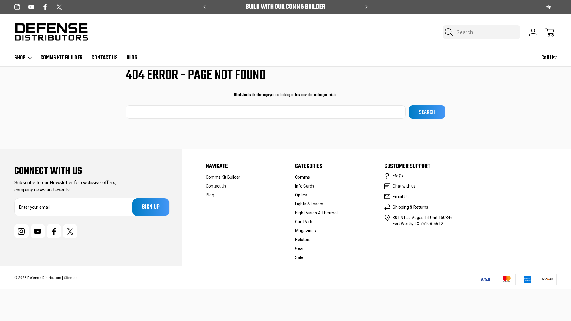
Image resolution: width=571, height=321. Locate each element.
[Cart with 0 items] (550, 32)
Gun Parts (304, 221)
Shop (20, 58)
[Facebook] (45, 7)
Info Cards (304, 186)
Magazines (305, 230)
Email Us (401, 196)
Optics (301, 195)
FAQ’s (398, 175)
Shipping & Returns (410, 207)
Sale (299, 257)
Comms (302, 177)
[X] (59, 7)
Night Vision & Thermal (316, 212)
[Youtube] (31, 7)
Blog (132, 58)
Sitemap (70, 278)
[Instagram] (17, 7)
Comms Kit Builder (61, 58)
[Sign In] (533, 32)
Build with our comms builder (285, 7)
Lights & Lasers (309, 204)
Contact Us (105, 58)
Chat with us (404, 186)
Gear (299, 248)
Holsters (302, 239)
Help (546, 6)
